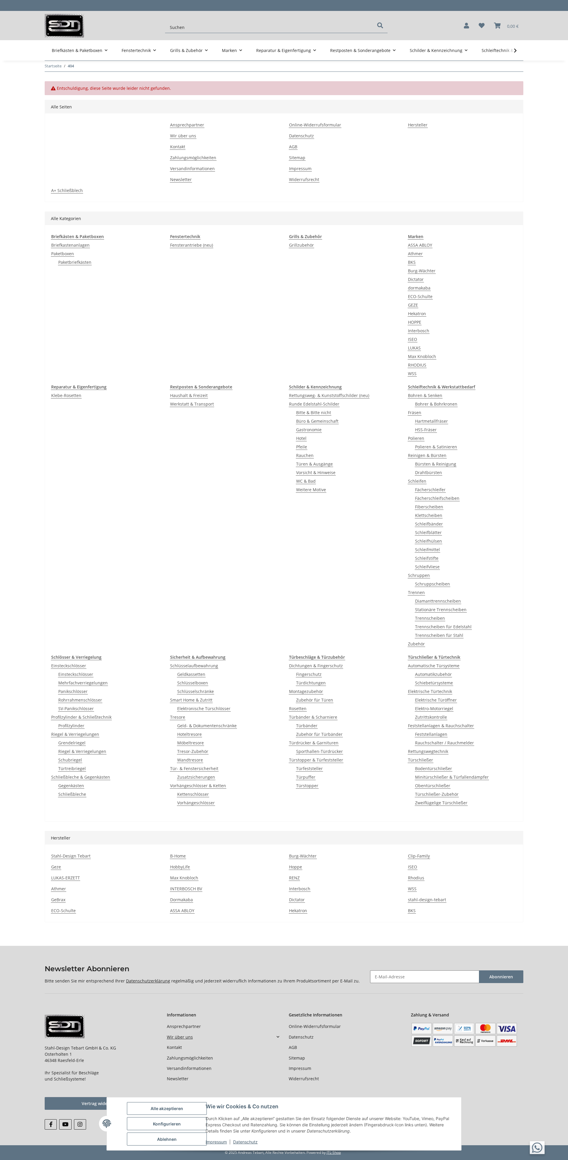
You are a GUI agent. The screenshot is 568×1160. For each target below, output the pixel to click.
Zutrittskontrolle (431, 717)
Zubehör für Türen (314, 700)
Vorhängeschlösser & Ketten (198, 785)
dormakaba (419, 288)
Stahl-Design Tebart (71, 856)
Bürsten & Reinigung (435, 464)
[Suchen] (380, 25)
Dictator (416, 279)
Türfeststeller (309, 768)
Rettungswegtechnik (428, 751)
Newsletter (181, 179)
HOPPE (414, 322)
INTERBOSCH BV (186, 888)
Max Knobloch (422, 356)
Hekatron (417, 313)
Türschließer (420, 760)
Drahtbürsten (428, 472)
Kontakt (177, 146)
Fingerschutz (309, 674)
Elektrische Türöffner (436, 700)
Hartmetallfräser (431, 421)
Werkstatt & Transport (192, 404)
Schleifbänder (429, 524)
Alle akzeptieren (167, 1108)
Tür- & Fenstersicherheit (194, 768)
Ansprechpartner (187, 125)
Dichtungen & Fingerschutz (316, 665)
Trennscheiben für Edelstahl (443, 626)
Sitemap (297, 157)
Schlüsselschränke (195, 691)
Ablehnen (167, 1139)
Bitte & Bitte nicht (313, 412)
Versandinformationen (192, 168)
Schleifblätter (428, 532)
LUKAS (414, 348)
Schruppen (419, 575)
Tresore (177, 717)
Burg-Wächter (421, 271)
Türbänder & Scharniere (313, 717)
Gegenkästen (71, 785)
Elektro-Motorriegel (434, 708)
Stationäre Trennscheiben (441, 609)
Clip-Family (419, 856)
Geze (56, 867)
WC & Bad (306, 481)
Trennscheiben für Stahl (439, 635)
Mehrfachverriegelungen (83, 683)
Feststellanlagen (431, 734)
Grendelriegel (71, 743)
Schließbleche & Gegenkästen (80, 777)
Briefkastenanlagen (70, 245)
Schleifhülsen (428, 541)
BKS (412, 262)
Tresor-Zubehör (192, 751)
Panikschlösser (73, 691)
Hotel (301, 438)
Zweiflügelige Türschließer (441, 803)
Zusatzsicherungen (196, 777)
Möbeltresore (190, 743)
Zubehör (416, 644)
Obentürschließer (432, 785)
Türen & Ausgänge (314, 464)
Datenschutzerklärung (148, 981)
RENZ (294, 878)
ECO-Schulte (420, 296)
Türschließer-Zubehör (437, 794)
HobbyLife (180, 867)
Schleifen (417, 481)
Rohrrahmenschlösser (80, 700)
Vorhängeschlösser (196, 803)
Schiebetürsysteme (434, 683)
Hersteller (417, 125)
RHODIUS (417, 365)
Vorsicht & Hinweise (315, 472)
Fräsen (414, 412)
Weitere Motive (311, 489)
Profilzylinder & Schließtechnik (81, 717)
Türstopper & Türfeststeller (316, 760)
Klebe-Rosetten (66, 395)
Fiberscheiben (429, 507)
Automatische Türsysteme (433, 665)
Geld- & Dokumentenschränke (207, 725)
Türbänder (306, 725)
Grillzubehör (301, 245)
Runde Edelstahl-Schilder (314, 404)
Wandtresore (190, 760)
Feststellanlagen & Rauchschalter (441, 725)
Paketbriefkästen (74, 262)
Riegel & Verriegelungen (75, 734)
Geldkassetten (191, 674)
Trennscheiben (430, 618)
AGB (293, 146)
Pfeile (301, 447)
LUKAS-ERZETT (65, 878)
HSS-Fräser (426, 429)
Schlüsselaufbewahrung (194, 665)
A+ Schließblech (67, 190)
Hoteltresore (189, 734)
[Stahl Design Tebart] (64, 25)
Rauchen (305, 455)
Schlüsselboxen (192, 683)
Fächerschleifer (430, 489)
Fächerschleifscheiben (437, 498)
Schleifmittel (427, 549)
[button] (466, 25)
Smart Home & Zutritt (191, 700)
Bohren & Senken (425, 395)
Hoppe (295, 867)
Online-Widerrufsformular (315, 125)
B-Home (178, 856)
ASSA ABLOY (420, 245)
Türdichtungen (311, 683)
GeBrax (58, 899)
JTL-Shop (334, 1152)
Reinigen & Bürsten (427, 455)
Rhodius (416, 878)
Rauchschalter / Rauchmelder (444, 743)
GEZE (413, 305)
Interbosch (418, 330)
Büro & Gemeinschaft (317, 421)
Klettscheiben (428, 515)
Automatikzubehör (433, 674)
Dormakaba (181, 899)
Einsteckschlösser (68, 665)
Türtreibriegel (72, 768)
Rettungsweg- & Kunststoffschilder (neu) (329, 395)
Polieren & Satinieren (436, 447)
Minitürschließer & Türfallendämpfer (452, 777)
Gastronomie (309, 429)
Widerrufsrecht (304, 179)
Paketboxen (62, 253)
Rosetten (297, 708)
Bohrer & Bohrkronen (436, 404)
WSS (412, 373)
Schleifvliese (427, 567)
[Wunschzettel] (481, 25)
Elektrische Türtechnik (430, 691)
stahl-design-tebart (427, 899)
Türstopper (307, 785)
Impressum (300, 168)
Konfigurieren (167, 1123)
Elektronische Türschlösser (203, 708)
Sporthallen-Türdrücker (319, 751)
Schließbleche (72, 794)
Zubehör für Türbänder (319, 734)
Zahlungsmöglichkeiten (193, 157)
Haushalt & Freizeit (189, 395)
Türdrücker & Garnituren (313, 743)
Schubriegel (70, 760)
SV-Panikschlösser (76, 708)
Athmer (415, 253)
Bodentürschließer (433, 768)
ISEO (412, 339)
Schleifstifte (426, 558)
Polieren (416, 438)
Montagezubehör (306, 691)
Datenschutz (301, 136)
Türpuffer (305, 777)
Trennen (416, 592)
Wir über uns (183, 136)
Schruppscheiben (432, 584)
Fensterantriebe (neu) (191, 245)
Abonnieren (501, 977)
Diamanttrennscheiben (438, 601)
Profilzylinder (71, 725)
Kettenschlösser (193, 794)
